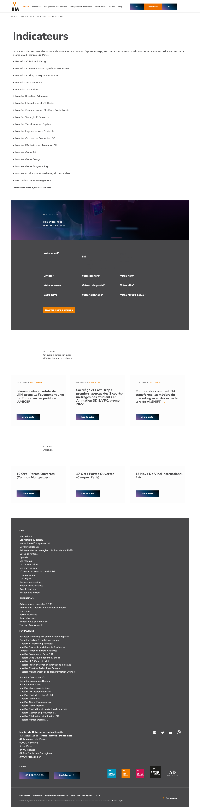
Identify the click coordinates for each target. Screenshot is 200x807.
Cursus (92, 383)
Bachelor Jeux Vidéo (30, 684)
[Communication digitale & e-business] (99, 269)
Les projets (25, 578)
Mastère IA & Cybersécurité (34, 661)
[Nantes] (138, 262)
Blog (73, 795)
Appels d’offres (27, 589)
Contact (98, 795)
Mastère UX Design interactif (35, 691)
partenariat (36, 383)
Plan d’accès (24, 795)
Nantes (53, 736)
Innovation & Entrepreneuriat (34, 543)
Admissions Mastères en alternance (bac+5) (42, 607)
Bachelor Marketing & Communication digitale (44, 636)
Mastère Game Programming (35, 702)
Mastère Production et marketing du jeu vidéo (43, 709)
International (26, 536)
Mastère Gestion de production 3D (37, 712)
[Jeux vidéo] (99, 265)
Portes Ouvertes (28, 614)
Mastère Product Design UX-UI (36, 695)
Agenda (23, 557)
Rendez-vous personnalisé (33, 621)
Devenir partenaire (29, 547)
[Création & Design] (99, 261)
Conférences (155, 383)
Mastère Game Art (29, 698)
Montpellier (65, 736)
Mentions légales (84, 795)
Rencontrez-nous (28, 618)
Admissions (37, 795)
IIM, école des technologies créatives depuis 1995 (46, 550)
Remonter (171, 798)
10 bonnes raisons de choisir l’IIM (37, 571)
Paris (44, 736)
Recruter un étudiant (30, 582)
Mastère (102, 383)
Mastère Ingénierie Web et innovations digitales (45, 664)
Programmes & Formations (56, 795)
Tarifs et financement (30, 625)
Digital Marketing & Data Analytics (38, 650)
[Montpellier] (138, 258)
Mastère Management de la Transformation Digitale (47, 671)
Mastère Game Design (31, 705)
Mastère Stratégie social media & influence (42, 647)
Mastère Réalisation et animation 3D (39, 716)
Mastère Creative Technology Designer (40, 668)
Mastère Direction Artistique (34, 688)
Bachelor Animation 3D (32, 677)
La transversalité (28, 564)
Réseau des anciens (30, 592)
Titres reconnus (27, 575)
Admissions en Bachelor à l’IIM (35, 604)
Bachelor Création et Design (34, 681)
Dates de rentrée (28, 554)
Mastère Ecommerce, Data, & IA (36, 654)
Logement (24, 611)
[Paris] (138, 254)
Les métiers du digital (31, 539)
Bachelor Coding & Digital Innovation (39, 640)
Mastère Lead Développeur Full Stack (39, 657)
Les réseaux (26, 561)
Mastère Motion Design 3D (33, 719)
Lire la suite (28, 417)
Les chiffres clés (28, 568)
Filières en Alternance (31, 585)
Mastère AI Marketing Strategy (36, 643)
